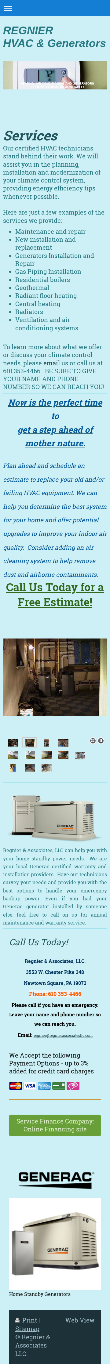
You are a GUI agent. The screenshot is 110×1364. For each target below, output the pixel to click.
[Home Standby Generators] (55, 1244)
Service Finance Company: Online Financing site (55, 1125)
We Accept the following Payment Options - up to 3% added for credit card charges (51, 1063)
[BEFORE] (13, 742)
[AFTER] (55, 686)
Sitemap (27, 1329)
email (51, 363)
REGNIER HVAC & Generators (54, 36)
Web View (80, 1320)
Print (29, 1320)
